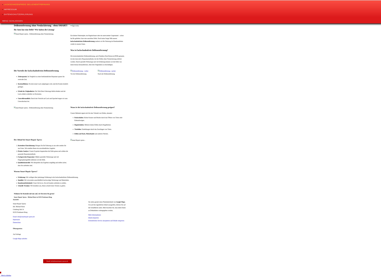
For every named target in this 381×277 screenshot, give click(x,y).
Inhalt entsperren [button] (93, 218)
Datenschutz (17, 222)
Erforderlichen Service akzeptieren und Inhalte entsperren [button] (106, 221)
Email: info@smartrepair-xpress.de (24, 217)
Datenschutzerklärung (93, 257)
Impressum (16, 219)
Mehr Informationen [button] (94, 215)
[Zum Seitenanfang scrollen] (0, 272)
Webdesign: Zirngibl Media (95, 260)
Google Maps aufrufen (20, 238)
